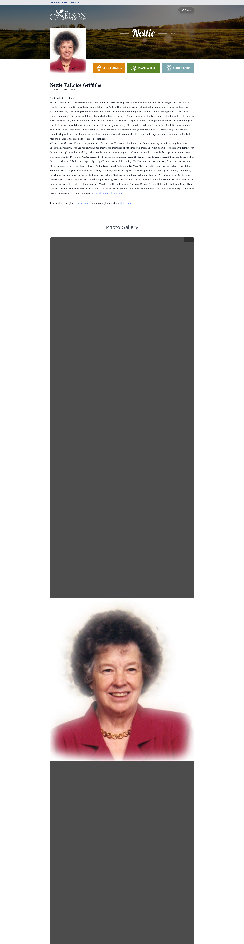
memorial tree (84, 203)
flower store (126, 203)
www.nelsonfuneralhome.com (107, 193)
